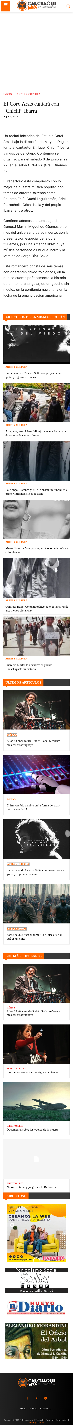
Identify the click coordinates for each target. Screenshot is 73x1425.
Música (12, 735)
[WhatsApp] (45, 124)
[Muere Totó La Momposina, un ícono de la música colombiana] (36, 519)
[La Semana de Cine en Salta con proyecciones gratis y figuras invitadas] (36, 344)
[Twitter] (36, 1398)
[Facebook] (30, 124)
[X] (38, 124)
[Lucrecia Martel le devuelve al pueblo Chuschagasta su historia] (36, 636)
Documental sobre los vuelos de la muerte (32, 1129)
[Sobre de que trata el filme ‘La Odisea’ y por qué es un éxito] (36, 903)
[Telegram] (53, 124)
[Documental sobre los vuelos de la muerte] (36, 1101)
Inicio (7, 94)
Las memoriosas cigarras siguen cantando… (34, 1072)
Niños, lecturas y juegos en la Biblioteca (32, 1187)
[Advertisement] (36, 50)
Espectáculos (16, 928)
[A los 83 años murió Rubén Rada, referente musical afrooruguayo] (36, 710)
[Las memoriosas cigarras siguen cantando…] (36, 1044)
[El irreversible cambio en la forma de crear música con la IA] (36, 774)
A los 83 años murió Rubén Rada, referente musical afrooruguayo (33, 1013)
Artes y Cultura (29, 94)
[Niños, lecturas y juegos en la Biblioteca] (36, 1159)
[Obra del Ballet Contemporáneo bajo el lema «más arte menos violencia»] (36, 578)
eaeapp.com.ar (36, 1422)
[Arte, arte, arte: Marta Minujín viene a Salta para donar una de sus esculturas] (36, 402)
